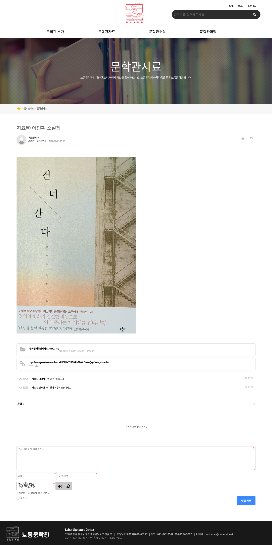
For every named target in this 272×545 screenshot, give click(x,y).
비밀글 (23, 498)
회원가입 (252, 6)
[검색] (254, 14)
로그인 (241, 6)
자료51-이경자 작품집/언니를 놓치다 (48, 379)
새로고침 (68, 486)
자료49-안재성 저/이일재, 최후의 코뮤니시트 (51, 387)
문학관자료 (106, 32)
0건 (32, 141)
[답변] (251, 138)
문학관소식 (157, 32)
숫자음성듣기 (60, 486)
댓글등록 (246, 500)
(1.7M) (44, 348)
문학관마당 (208, 32)
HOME (231, 6)
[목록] (242, 138)
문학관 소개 (55, 32)
